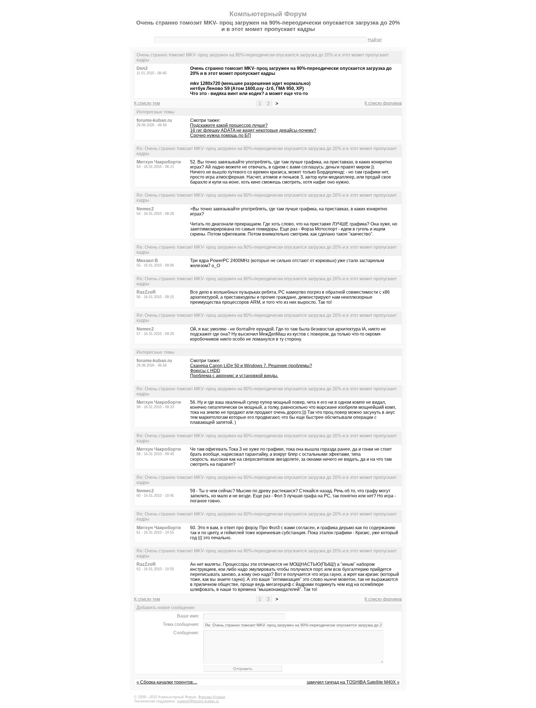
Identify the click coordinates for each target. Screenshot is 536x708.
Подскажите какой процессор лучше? (229, 125)
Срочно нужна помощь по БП (220, 135)
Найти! (375, 39)
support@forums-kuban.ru (198, 701)
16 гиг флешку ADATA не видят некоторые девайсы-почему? (253, 130)
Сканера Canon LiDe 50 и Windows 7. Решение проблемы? (251, 365)
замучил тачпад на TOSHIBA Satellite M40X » (353, 682)
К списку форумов (383, 103)
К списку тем (147, 103)
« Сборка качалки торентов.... (167, 682)
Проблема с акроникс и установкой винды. (234, 375)
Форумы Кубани (211, 697)
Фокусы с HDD (205, 370)
